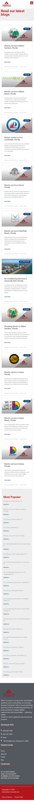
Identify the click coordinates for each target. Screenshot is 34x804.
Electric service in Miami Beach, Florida (14, 93)
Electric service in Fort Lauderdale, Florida (13, 138)
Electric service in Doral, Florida (13, 536)
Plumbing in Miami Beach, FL (13, 629)
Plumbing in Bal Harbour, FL (12, 501)
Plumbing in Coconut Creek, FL (13, 647)
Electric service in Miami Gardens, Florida (14, 47)
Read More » (7, 62)
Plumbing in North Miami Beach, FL (15, 554)
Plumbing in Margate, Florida (13, 590)
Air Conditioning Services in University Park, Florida (15, 280)
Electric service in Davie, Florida (14, 664)
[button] (31, 2)
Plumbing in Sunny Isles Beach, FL (15, 655)
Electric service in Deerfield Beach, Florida (15, 232)
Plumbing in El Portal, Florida (13, 672)
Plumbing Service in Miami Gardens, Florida (15, 327)
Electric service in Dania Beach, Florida (14, 419)
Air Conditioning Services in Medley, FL (16, 582)
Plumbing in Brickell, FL (11, 527)
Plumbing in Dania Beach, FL (13, 519)
